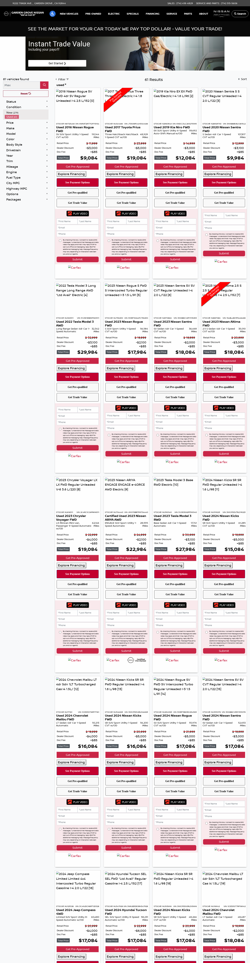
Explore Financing (71, 174)
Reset (24, 93)
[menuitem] (27, 112)
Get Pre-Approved (77, 166)
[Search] (44, 85)
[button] (52, 13)
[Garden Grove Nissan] (24, 13)
